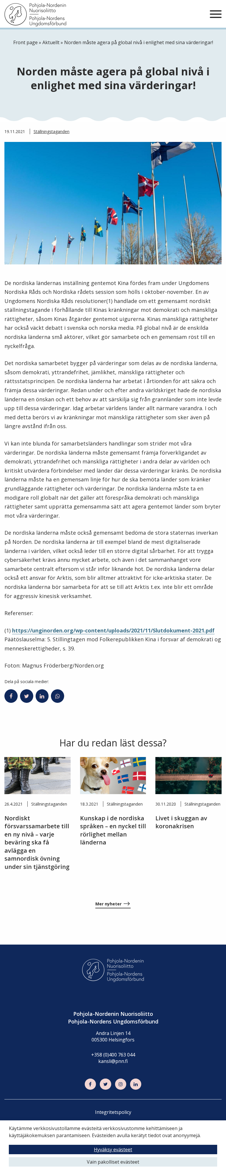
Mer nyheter (108, 904)
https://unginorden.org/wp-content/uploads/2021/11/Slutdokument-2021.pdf (113, 630)
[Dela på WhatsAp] (57, 696)
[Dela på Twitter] (26, 696)
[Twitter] (105, 1084)
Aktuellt (50, 42)
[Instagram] (120, 1084)
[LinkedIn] (135, 1084)
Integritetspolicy (113, 1112)
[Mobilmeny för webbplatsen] (216, 14)
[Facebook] (90, 1084)
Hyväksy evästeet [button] (113, 1149)
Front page (25, 42)
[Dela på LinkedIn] (42, 696)
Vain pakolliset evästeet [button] (113, 1162)
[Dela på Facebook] (11, 696)
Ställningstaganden (51, 131)
